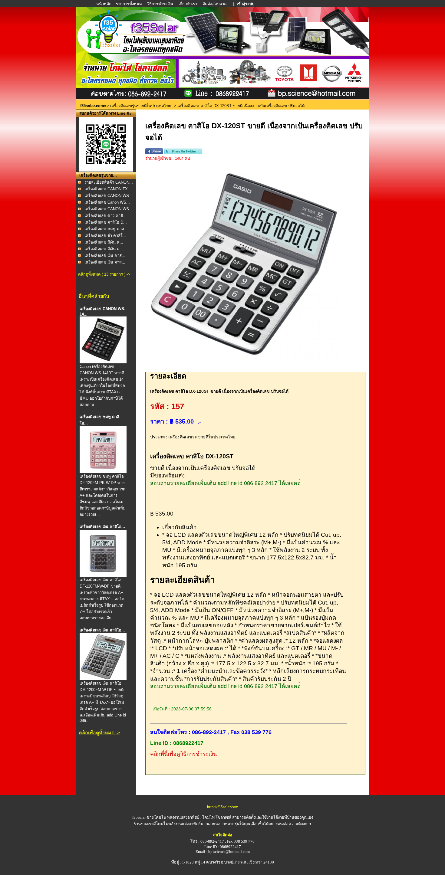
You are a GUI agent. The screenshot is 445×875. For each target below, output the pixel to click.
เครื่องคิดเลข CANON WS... (108, 195)
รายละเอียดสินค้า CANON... (108, 182)
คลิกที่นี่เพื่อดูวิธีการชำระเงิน (183, 754)
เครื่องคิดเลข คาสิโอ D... (105, 222)
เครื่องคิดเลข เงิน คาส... (104, 255)
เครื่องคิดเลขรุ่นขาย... (98, 175)
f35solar (139, 817)
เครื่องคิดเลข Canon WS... (107, 202)
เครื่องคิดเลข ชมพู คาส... (106, 229)
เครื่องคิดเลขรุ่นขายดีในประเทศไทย (140, 105)
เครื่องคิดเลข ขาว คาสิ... (105, 215)
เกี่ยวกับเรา (188, 4)
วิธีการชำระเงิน (160, 4)
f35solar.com (92, 105)
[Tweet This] (183, 153)
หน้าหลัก (104, 4)
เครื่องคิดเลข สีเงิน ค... (103, 242)
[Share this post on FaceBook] (154, 153)
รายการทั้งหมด (129, 4)
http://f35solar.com (222, 807)
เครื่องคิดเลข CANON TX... (107, 189)
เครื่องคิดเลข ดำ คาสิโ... (105, 235)
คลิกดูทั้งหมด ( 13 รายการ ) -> (104, 274)
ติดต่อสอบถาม (215, 4)
